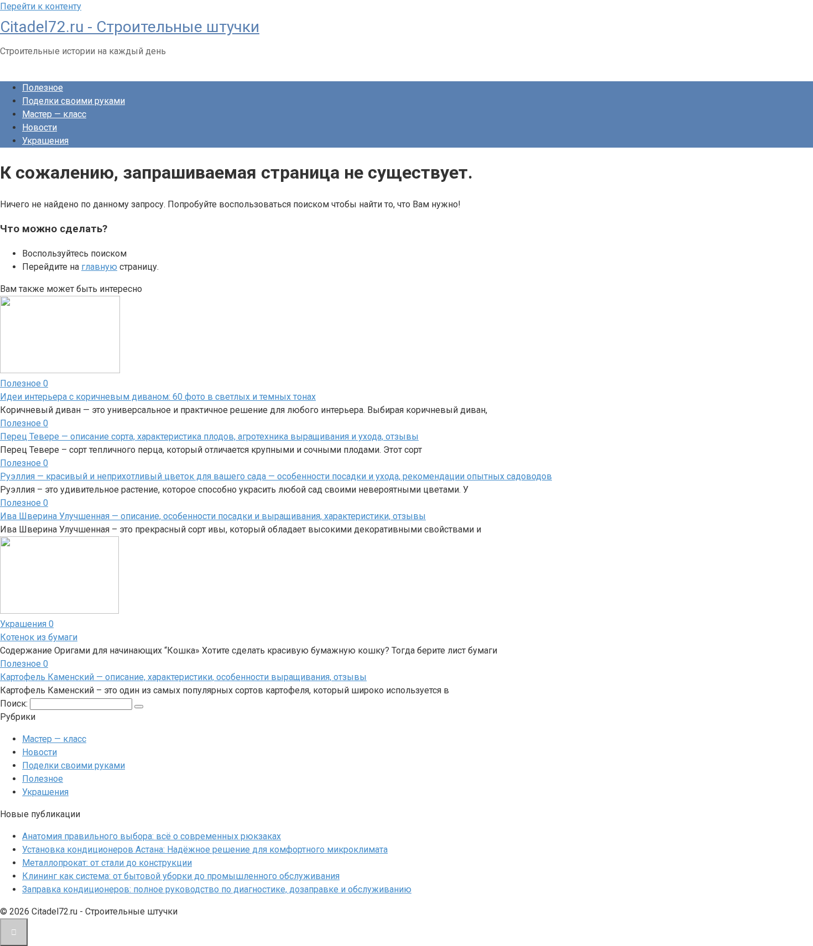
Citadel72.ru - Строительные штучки (129, 27)
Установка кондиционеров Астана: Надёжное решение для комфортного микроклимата (205, 849)
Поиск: (15, 703)
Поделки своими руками (73, 101)
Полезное (42, 87)
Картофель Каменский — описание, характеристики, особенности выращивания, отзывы (183, 677)
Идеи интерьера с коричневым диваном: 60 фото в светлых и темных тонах (158, 396)
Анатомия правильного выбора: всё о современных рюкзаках (151, 836)
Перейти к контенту (40, 6)
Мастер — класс (54, 114)
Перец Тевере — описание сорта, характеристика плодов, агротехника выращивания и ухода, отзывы (209, 436)
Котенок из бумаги (38, 637)
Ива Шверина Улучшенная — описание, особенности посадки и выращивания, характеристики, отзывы (213, 516)
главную (99, 267)
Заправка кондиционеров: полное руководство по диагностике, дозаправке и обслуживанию (216, 889)
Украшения (45, 140)
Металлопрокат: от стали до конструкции (107, 863)
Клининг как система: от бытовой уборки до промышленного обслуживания (181, 876)
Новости (39, 127)
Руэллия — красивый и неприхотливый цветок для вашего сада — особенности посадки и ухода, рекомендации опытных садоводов (276, 476)
